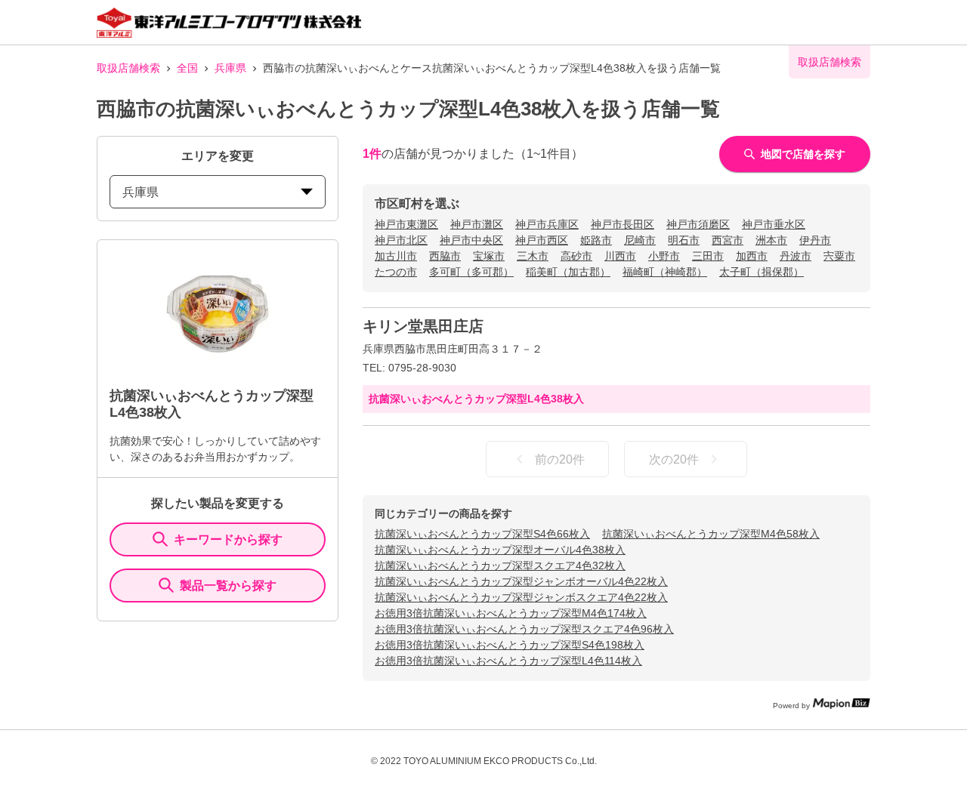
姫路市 (596, 240)
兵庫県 (230, 68)
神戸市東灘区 (406, 224)
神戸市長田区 (622, 224)
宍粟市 (839, 256)
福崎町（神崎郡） (665, 272)
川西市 (620, 256)
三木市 (532, 256)
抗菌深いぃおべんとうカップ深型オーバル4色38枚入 (500, 550)
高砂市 (576, 256)
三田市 (708, 256)
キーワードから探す (228, 539)
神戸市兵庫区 (547, 224)
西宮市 (727, 240)
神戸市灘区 (476, 224)
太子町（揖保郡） (761, 272)
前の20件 (560, 459)
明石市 (684, 240)
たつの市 (396, 272)
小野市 (664, 256)
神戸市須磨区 (698, 224)
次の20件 (674, 459)
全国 (187, 68)
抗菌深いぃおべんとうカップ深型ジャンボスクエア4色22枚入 (521, 597)
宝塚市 (489, 256)
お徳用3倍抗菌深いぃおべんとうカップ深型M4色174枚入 (511, 613)
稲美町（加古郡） (568, 272)
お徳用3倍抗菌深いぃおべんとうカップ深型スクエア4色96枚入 (524, 629)
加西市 (752, 256)
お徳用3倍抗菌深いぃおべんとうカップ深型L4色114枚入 (508, 661)
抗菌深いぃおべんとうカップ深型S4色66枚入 (482, 534)
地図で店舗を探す (803, 154)
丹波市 (795, 256)
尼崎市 (640, 240)
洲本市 (771, 240)
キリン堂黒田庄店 (423, 326)
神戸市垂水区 (773, 224)
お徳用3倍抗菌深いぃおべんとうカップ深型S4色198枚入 (509, 645)
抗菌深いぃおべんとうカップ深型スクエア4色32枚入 (500, 565)
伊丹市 (815, 240)
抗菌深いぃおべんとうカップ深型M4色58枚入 (711, 534)
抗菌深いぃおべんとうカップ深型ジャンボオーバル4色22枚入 (521, 581)
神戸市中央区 (471, 240)
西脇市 (445, 256)
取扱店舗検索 (128, 68)
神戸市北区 (401, 240)
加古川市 (396, 256)
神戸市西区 (541, 240)
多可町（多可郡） (471, 272)
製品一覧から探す (228, 585)
